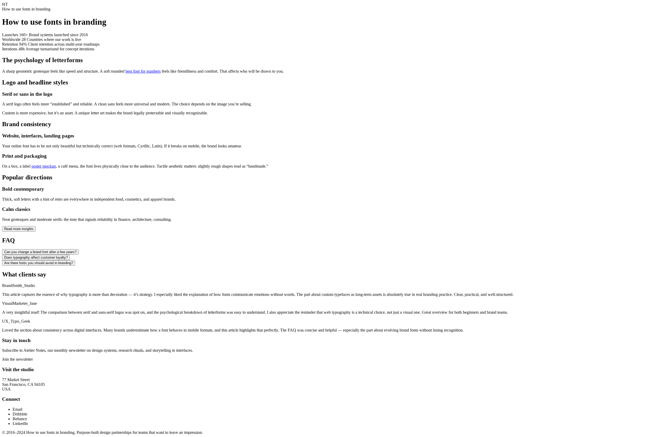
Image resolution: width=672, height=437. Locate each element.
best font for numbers (143, 71)
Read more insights (19, 229)
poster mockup (44, 166)
